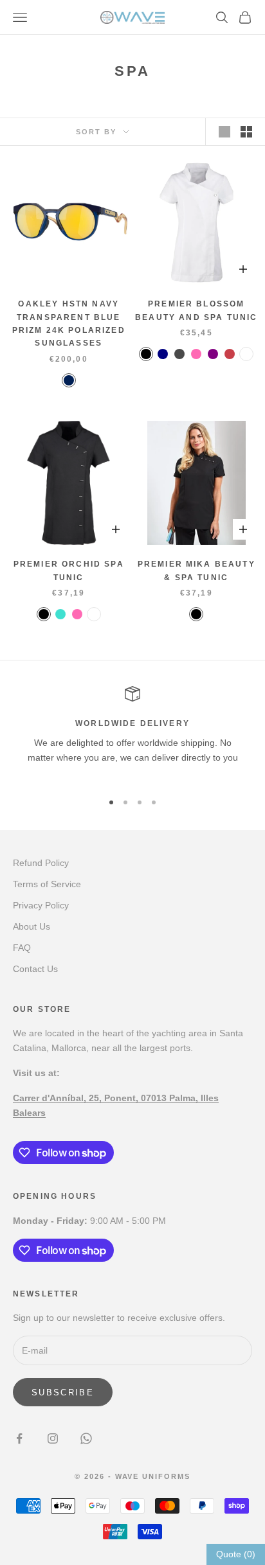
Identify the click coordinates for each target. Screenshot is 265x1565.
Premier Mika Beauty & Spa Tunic (196, 570)
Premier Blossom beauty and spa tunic (196, 310)
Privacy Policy (41, 905)
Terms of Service (47, 884)
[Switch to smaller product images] (246, 131)
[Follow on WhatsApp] (86, 1438)
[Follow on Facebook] (19, 1438)
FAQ (22, 947)
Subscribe (63, 1392)
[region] (132, 733)
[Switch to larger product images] (224, 131)
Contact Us (35, 969)
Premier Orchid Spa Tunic (69, 570)
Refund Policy (41, 863)
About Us (31, 926)
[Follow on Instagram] (52, 1438)
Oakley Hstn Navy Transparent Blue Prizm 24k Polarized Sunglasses (68, 323)
